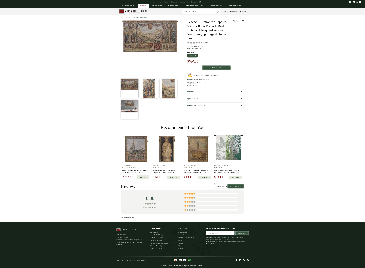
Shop (159, 2)
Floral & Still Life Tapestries (158, 235)
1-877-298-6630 (121, 235)
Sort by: (217, 184)
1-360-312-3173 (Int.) (122, 237)
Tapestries (128, 17)
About (166, 2)
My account (184, 2)
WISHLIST (235, 11)
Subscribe (241, 233)
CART (244, 11)
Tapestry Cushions (156, 248)
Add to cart (216, 68)
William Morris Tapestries (158, 246)
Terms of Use (182, 235)
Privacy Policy (210, 243)
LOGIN (226, 11)
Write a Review (235, 186)
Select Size (143, 177)
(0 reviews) (204, 42)
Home (153, 2)
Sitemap (181, 248)
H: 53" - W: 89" (192, 56)
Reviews (174, 2)
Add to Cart (173, 177)
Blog (200, 2)
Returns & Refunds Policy (186, 237)
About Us (181, 240)
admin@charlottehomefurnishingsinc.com (129, 240)
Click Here (206, 80)
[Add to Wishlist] (243, 21)
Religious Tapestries (156, 240)
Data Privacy (141, 260)
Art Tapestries (154, 232)
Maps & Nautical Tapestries (159, 243)
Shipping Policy (183, 232)
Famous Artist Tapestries (158, 237)
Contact (193, 2)
